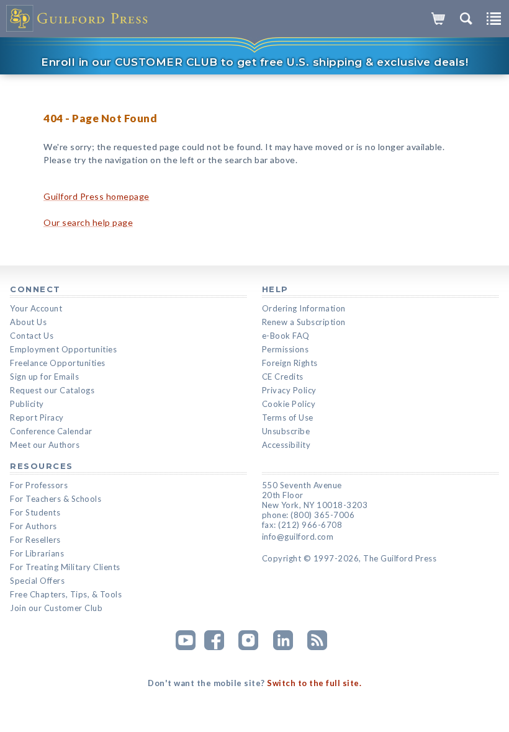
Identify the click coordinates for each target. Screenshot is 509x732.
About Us (28, 322)
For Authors (33, 526)
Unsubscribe (286, 431)
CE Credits (283, 377)
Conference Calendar (51, 431)
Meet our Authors (44, 445)
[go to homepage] (77, 18)
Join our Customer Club (56, 608)
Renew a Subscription (304, 322)
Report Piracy (37, 417)
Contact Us (31, 336)
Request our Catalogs (52, 390)
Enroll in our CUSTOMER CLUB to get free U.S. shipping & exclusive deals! (254, 62)
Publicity (27, 404)
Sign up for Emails (44, 377)
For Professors (39, 485)
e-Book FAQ (286, 336)
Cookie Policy (289, 404)
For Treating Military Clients (65, 567)
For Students (35, 512)
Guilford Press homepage (96, 196)
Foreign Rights (290, 363)
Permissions (285, 349)
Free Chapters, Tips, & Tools (66, 594)
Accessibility (286, 445)
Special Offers (37, 581)
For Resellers (35, 540)
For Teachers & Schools (55, 499)
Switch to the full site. (314, 683)
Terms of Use (287, 417)
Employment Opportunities (63, 349)
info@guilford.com (298, 537)
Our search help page (88, 222)
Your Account (36, 308)
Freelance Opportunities (58, 363)
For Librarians (37, 553)
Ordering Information (304, 308)
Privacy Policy (289, 390)
